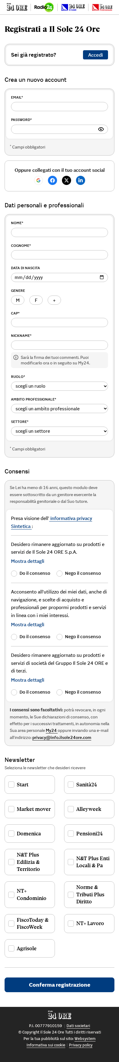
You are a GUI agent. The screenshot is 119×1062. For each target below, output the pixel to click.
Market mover (34, 809)
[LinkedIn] (80, 180)
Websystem (85, 1038)
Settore (19, 421)
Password (21, 119)
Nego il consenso (83, 573)
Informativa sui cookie (46, 1045)
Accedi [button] (95, 55)
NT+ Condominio (31, 894)
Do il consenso (35, 573)
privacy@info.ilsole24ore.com (61, 737)
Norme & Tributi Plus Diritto (90, 894)
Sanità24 (86, 784)
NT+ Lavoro (90, 923)
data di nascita (25, 268)
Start (22, 784)
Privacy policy (80, 1045)
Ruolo (18, 376)
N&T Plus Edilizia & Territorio (28, 861)
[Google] (38, 180)
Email (17, 97)
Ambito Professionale (33, 399)
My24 (52, 730)
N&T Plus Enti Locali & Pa (93, 862)
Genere (18, 290)
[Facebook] (52, 180)
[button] (27, 561)
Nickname (21, 335)
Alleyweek (88, 809)
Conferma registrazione (59, 984)
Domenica (29, 833)
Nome (17, 222)
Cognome (21, 245)
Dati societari (78, 1025)
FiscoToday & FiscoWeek (33, 923)
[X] (66, 180)
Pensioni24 (89, 833)
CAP (15, 313)
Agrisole (27, 948)
